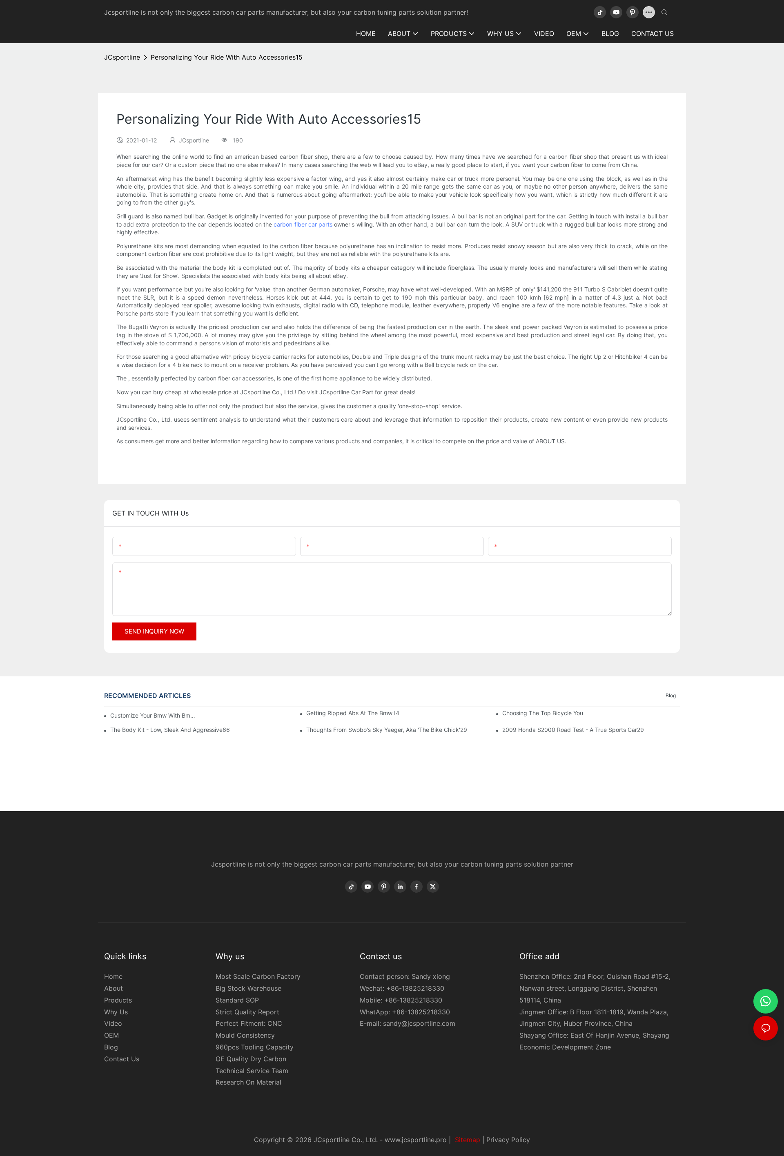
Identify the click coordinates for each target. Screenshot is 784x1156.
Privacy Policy (508, 1140)
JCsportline (122, 57)
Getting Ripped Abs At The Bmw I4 (352, 712)
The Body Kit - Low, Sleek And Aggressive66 (170, 729)
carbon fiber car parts (303, 224)
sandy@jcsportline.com (419, 1023)
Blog (671, 695)
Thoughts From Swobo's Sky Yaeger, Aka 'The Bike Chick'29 (386, 729)
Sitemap (466, 1140)
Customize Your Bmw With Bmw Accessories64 (153, 715)
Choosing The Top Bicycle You (542, 712)
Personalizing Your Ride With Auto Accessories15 (227, 57)
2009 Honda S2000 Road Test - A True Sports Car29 (573, 729)
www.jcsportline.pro (416, 1140)
